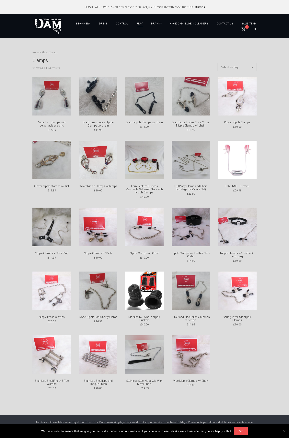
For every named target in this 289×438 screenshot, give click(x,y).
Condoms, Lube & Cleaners (189, 23)
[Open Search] (255, 29)
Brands (156, 23)
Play (140, 23)
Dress (103, 23)
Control (122, 23)
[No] (284, 431)
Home (36, 52)
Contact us (225, 23)
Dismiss (200, 7)
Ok (241, 431)
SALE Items (249, 23)
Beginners (83, 23)
